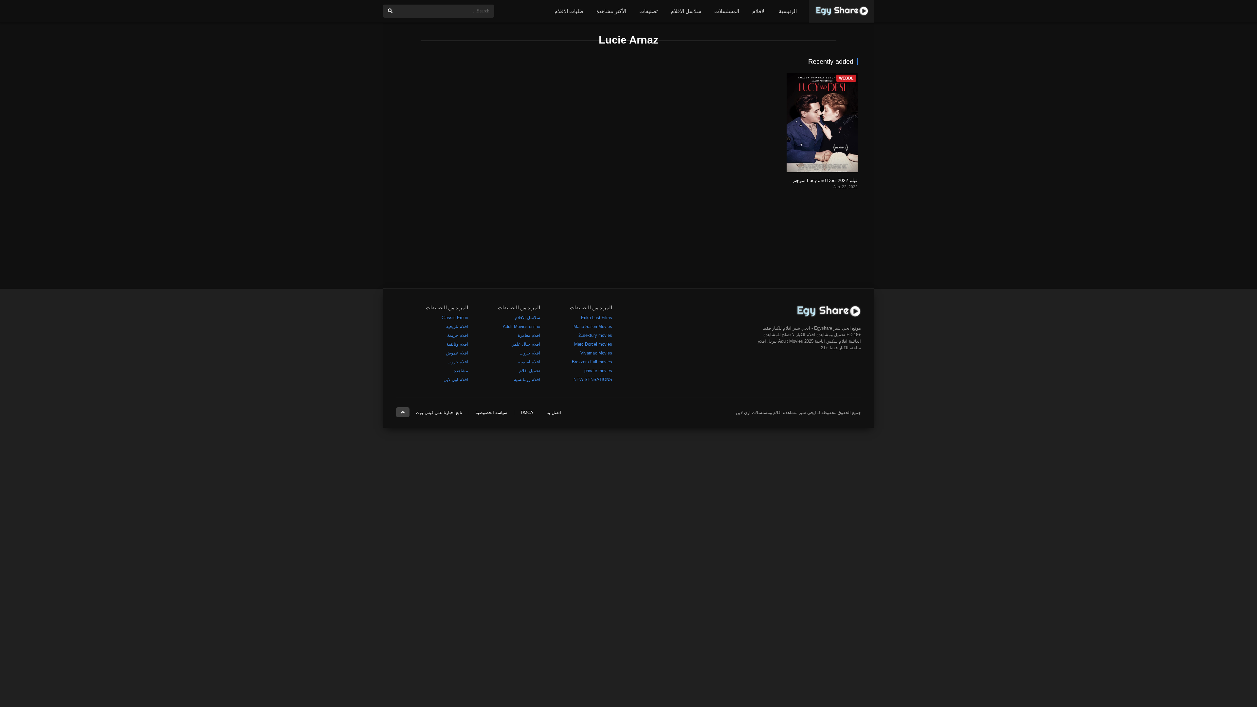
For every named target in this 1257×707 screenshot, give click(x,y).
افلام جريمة (457, 335)
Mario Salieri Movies (593, 326)
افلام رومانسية (527, 379)
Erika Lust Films (596, 317)
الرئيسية (788, 11)
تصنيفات (648, 11)
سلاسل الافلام (686, 11)
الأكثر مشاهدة (611, 11)
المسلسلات (726, 11)
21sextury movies (595, 335)
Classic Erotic (455, 317)
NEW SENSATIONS (593, 379)
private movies (598, 370)
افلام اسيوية (529, 361)
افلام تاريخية (457, 326)
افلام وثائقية (457, 344)
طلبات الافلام (569, 11)
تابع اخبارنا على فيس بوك (439, 412)
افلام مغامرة (529, 335)
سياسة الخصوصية (491, 412)
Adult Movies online (521, 326)
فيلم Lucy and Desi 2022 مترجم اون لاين (817, 180)
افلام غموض (457, 353)
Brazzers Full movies (592, 361)
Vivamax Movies (596, 353)
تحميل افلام (529, 370)
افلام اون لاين (456, 379)
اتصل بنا (553, 412)
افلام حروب (529, 353)
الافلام (759, 11)
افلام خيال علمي (525, 344)
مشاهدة (461, 370)
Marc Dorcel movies (593, 344)
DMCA (527, 412)
